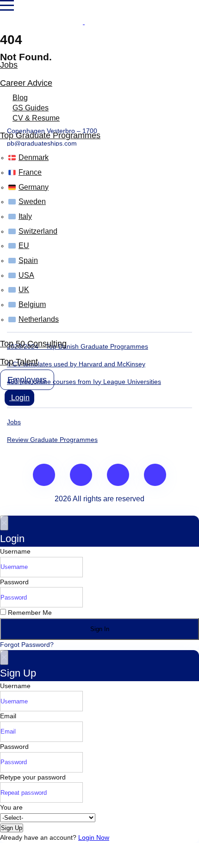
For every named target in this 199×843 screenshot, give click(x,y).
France (30, 172)
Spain (28, 260)
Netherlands (39, 319)
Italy (25, 216)
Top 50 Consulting (33, 343)
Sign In (99, 629)
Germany (34, 187)
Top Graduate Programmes (50, 135)
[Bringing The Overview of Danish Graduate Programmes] (84, 22)
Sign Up (11, 827)
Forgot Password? (27, 644)
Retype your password (33, 777)
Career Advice (26, 83)
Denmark (34, 157)
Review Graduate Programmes (52, 439)
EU (24, 245)
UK (24, 290)
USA (26, 275)
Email (8, 716)
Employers (27, 379)
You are (11, 807)
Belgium (32, 304)
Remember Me (29, 612)
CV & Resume (36, 118)
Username (15, 551)
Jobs (9, 65)
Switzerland (38, 231)
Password (14, 582)
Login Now (93, 837)
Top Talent (19, 361)
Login (19, 398)
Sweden (32, 201)
